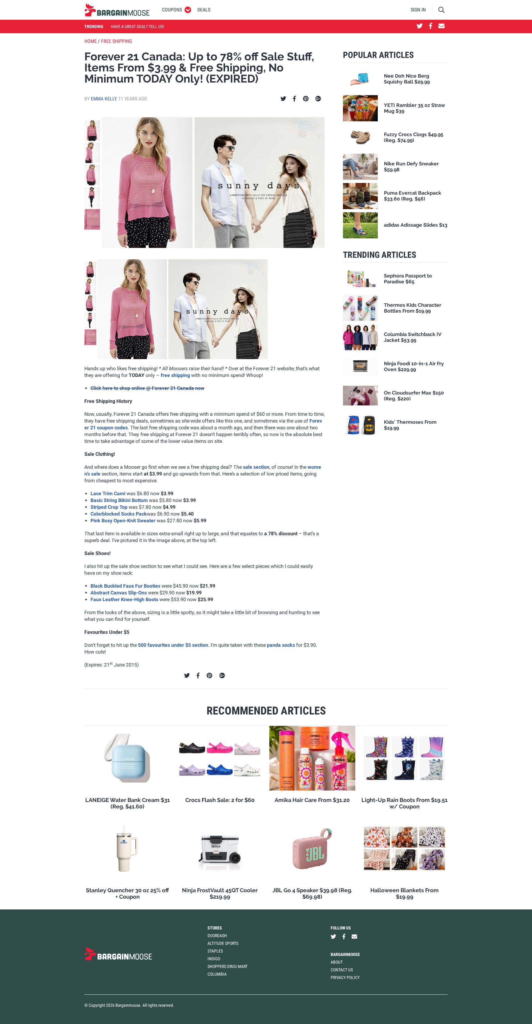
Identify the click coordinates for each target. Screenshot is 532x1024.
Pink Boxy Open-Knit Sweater (123, 521)
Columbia (217, 974)
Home (90, 41)
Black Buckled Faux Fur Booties (125, 586)
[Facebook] (294, 99)
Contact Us (342, 969)
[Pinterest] (306, 99)
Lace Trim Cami (108, 493)
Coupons (172, 10)
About (337, 962)
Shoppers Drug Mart (228, 966)
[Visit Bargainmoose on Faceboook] (430, 26)
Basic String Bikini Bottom (119, 500)
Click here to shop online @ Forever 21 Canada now (147, 388)
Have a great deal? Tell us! (137, 26)
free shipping (175, 375)
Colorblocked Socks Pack (119, 514)
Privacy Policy (345, 977)
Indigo (214, 958)
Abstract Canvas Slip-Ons (119, 593)
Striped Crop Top (109, 507)
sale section (256, 467)
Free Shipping (116, 41)
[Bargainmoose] (117, 10)
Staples (215, 951)
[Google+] (318, 99)
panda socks (281, 645)
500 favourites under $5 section (173, 645)
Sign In (418, 10)
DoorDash (217, 935)
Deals (203, 10)
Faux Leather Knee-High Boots (124, 599)
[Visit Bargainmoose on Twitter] (419, 26)
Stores (215, 927)
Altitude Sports (223, 943)
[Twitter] (283, 99)
